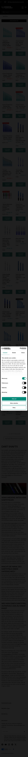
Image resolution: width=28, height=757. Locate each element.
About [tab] (23, 352)
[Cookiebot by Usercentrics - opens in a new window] (20, 348)
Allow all (14, 398)
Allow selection (14, 403)
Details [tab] (14, 352)
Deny (14, 407)
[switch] (24, 383)
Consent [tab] (5, 352)
